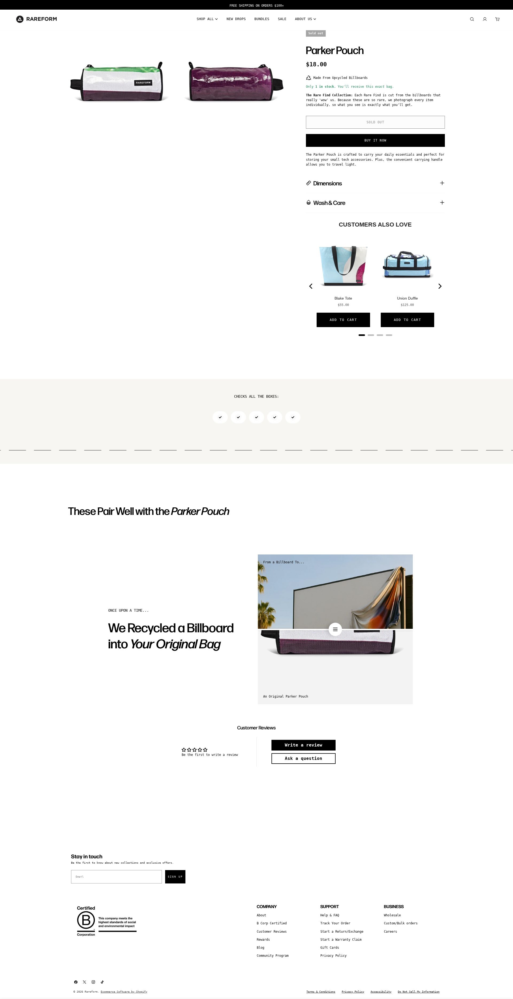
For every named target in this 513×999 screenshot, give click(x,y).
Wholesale (392, 915)
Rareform (91, 991)
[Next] (439, 286)
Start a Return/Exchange (341, 931)
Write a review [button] (303, 745)
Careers (390, 931)
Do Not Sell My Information (419, 991)
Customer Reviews (272, 931)
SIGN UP (175, 877)
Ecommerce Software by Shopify (124, 991)
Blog (260, 948)
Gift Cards (329, 948)
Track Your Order (335, 923)
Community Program (273, 956)
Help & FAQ (329, 915)
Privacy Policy (333, 956)
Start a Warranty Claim (341, 939)
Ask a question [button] (303, 758)
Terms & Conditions (320, 991)
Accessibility (381, 991)
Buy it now (375, 140)
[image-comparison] (335, 629)
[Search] (472, 19)
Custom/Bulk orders (401, 923)
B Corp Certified (272, 923)
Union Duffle (407, 298)
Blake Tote (343, 298)
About (261, 915)
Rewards (263, 939)
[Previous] (311, 286)
